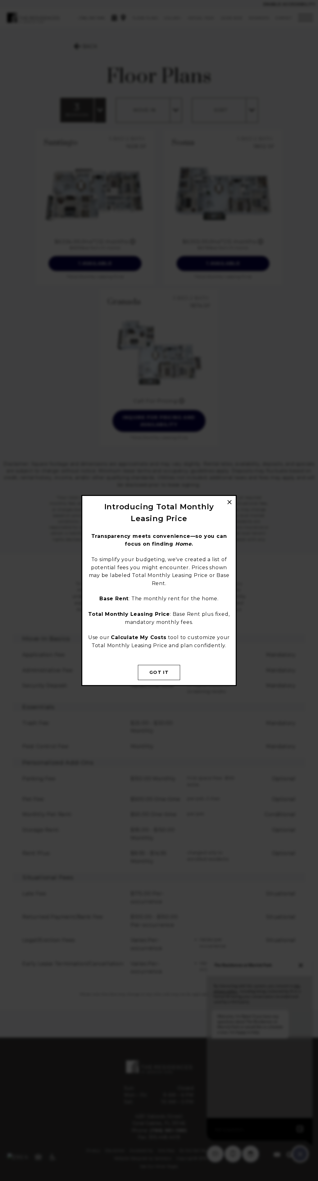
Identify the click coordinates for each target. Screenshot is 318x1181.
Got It (159, 672)
